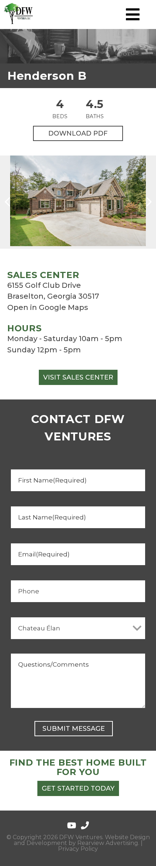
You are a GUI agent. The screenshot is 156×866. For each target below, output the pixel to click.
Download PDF (78, 133)
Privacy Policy (78, 848)
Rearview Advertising (107, 843)
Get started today (78, 788)
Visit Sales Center (78, 377)
